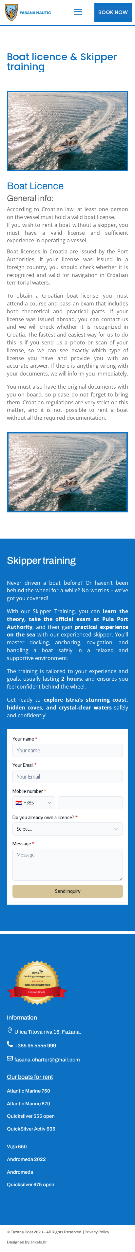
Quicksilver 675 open (30, 1184)
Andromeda (20, 1172)
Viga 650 (17, 1146)
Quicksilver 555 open (31, 1116)
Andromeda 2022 (26, 1159)
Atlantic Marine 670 (28, 1103)
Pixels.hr (39, 1242)
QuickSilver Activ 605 (31, 1129)
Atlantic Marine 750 (28, 1091)
